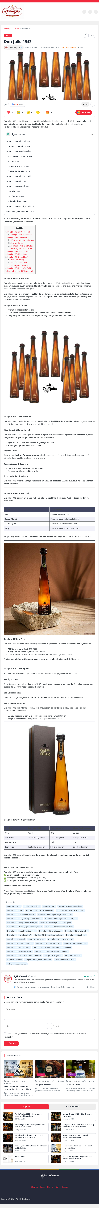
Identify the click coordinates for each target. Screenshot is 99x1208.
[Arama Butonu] (96, 12)
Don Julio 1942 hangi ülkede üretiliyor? (55, 922)
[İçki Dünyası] (17, 11)
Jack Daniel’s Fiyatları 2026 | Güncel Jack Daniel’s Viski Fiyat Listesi (77, 1157)
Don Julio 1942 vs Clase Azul (18, 947)
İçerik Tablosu (19, 134)
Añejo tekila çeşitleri (32, 906)
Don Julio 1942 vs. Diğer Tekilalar (20, 206)
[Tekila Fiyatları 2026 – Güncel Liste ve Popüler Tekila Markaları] (8, 1116)
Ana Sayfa (7, 29)
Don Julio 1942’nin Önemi (19, 146)
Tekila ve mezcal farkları (16, 964)
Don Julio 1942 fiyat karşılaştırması (39, 910)
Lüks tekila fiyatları (14, 960)
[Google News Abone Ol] (17, 104)
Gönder (11, 1043)
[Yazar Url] (6, 47)
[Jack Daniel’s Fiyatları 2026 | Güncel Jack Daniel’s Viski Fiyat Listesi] (56, 1159)
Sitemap (34, 1187)
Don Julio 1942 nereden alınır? (19, 935)
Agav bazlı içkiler (13, 906)
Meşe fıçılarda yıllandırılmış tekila (38, 960)
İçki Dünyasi (11, 1081)
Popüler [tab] (26, 1106)
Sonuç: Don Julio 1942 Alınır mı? (20, 211)
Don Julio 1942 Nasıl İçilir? (17, 186)
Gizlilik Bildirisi (46, 1187)
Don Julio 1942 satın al (16, 939)
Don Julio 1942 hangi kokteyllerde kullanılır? (24, 918)
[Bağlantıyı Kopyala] (85, 35)
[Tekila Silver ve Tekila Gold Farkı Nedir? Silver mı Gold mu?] (56, 1148)
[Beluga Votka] (8, 1159)
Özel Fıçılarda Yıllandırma (19, 171)
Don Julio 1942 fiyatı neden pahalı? (21, 914)
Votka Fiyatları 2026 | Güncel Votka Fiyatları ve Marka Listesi (31, 1147)
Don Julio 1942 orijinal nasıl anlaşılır (48, 935)
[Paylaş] (6, 104)
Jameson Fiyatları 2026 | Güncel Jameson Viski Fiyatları (77, 1115)
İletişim (65, 1187)
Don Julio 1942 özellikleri (75, 935)
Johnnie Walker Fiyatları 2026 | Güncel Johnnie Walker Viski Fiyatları (29, 1136)
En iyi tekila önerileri (73, 955)
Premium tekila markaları (65, 960)
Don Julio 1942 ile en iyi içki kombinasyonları (24, 927)
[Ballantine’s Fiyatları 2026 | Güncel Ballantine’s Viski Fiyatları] (56, 1137)
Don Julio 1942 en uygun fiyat (70, 906)
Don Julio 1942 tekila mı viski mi (60, 939)
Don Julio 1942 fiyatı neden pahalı (70, 910)
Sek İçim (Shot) (14, 191)
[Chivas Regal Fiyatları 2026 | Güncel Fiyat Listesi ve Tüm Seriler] (8, 1127)
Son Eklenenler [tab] (72, 1106)
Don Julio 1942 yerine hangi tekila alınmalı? (24, 955)
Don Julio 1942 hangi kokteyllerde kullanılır (55, 914)
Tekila (16, 29)
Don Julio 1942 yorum (53, 955)
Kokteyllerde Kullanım (17, 201)
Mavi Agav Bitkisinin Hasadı (20, 156)
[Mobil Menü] (78, 12)
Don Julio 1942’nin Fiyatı (16, 181)
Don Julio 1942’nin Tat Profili (18, 176)
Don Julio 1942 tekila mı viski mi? (19, 943)
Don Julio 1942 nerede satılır (50, 931)
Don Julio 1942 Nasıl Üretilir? (18, 151)
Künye (58, 1187)
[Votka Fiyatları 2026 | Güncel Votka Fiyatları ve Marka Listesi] (8, 1148)
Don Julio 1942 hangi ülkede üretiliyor (22, 922)
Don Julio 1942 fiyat (14, 910)
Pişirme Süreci (14, 161)
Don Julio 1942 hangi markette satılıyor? (61, 918)
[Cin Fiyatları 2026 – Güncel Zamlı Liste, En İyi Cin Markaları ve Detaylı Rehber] (56, 1127)
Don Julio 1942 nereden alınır (76, 931)
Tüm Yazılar (87, 976)
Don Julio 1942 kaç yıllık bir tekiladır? (21, 931)
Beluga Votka (20, 1156)
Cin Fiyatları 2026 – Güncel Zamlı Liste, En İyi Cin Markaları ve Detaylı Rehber (78, 1126)
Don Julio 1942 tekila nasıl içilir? (48, 943)
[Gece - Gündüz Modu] (84, 13)
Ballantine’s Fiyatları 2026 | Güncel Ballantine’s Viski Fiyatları (75, 1136)
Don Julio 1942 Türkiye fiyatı (75, 943)
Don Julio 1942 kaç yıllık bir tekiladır (59, 927)
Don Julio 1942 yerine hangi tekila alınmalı (51, 951)
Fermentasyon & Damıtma (19, 166)
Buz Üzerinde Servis (16, 196)
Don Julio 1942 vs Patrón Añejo (19, 951)
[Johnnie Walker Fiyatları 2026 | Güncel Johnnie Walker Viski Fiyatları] (8, 1137)
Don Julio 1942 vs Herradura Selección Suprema (52, 947)
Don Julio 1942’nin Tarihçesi (18, 141)
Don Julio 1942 (49, 906)
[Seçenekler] (92, 104)
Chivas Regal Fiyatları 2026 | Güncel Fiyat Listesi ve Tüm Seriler (30, 1126)
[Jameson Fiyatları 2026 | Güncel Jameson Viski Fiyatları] (56, 1116)
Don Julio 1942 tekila (36, 939)
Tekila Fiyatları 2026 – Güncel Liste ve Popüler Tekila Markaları (28, 1115)
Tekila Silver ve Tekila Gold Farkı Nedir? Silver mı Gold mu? (77, 1147)
